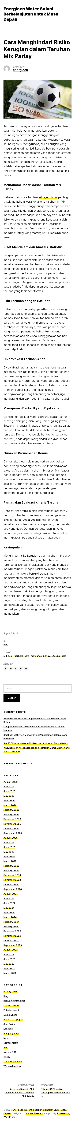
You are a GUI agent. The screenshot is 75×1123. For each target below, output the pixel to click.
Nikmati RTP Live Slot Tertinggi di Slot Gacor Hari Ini (55, 1092)
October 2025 (11, 828)
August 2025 (10, 837)
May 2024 (8, 907)
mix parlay (36, 655)
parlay (46, 655)
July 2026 (8, 786)
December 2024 (12, 875)
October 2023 (11, 940)
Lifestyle (8, 1028)
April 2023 (9, 968)
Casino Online (11, 1005)
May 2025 (8, 851)
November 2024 (12, 879)
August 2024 (10, 893)
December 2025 (12, 819)
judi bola (8, 655)
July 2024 (8, 898)
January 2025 (11, 870)
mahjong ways (11, 1033)
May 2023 (8, 963)
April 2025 (9, 856)
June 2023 (9, 959)
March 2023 (10, 973)
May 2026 (8, 795)
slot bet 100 (10, 1052)
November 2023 (12, 935)
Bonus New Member (14, 1000)
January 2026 (11, 814)
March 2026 (10, 805)
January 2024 (11, 926)
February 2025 (11, 865)
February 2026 (11, 809)
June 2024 (9, 903)
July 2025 (8, 842)
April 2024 (9, 912)
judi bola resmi (21, 655)
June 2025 (9, 847)
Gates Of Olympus (13, 1019)
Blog (5, 644)
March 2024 (10, 917)
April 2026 (9, 800)
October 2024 (11, 884)
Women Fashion (12, 1066)
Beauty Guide (10, 991)
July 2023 (8, 954)
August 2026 (10, 781)
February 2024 (11, 921)
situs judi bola (48, 197)
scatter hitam (10, 1042)
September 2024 (12, 889)
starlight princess (12, 1061)
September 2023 (12, 945)
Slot (5, 1047)
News (6, 1038)
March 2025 (10, 861)
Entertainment (11, 1010)
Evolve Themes (34, 1113)
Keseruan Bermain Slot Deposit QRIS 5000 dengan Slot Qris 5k (19, 1092)
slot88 (6, 1056)
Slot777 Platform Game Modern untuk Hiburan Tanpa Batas (35, 743)
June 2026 (9, 791)
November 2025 (12, 823)
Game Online (10, 1014)
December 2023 (12, 931)
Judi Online (9, 1024)
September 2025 (12, 833)
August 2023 (10, 949)
